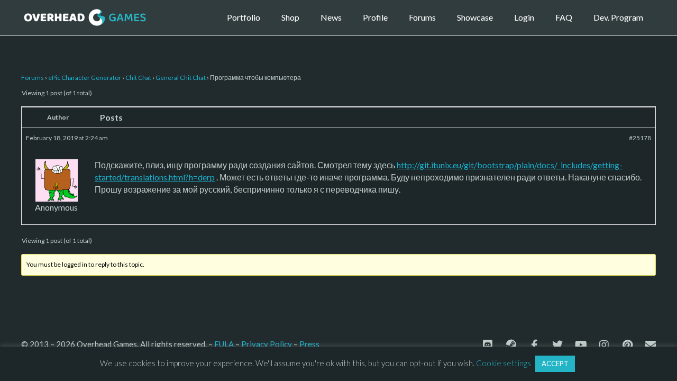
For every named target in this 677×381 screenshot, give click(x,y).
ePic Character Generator (84, 77)
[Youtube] (580, 345)
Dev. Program (618, 17)
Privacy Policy (266, 344)
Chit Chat (138, 77)
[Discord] (487, 345)
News (331, 17)
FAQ (563, 17)
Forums (422, 17)
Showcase (475, 17)
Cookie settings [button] (503, 363)
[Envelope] (650, 345)
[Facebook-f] (534, 345)
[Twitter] (557, 345)
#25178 (640, 138)
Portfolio (243, 17)
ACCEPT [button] (555, 363)
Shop (290, 17)
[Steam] (511, 345)
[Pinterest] (627, 345)
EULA (224, 344)
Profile (375, 17)
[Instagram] (604, 345)
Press (309, 344)
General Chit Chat (180, 77)
